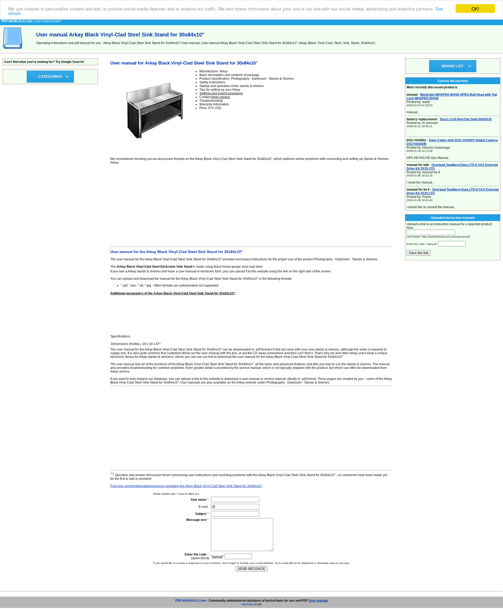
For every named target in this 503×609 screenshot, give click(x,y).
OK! (475, 8)
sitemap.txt (249, 604)
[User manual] (13, 50)
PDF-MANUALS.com (190, 600)
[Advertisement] (251, 204)
